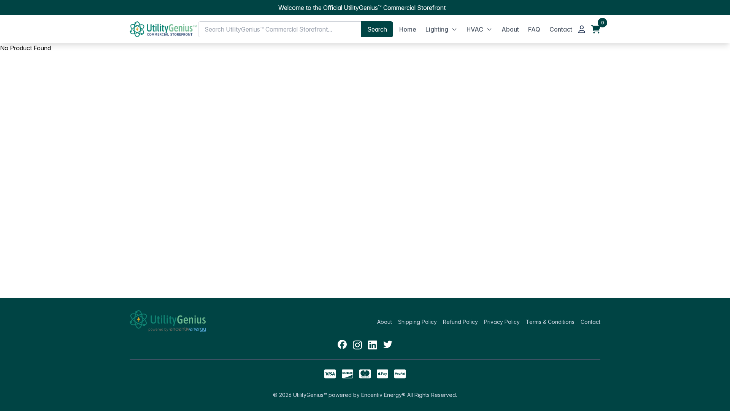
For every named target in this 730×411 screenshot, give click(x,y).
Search (377, 29)
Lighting (436, 29)
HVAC (475, 29)
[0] (595, 29)
